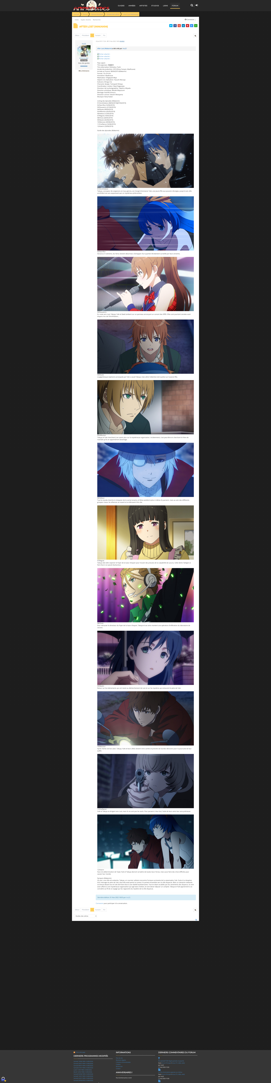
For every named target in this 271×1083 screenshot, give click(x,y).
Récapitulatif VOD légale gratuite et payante (171, 1061)
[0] (103, 54)
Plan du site (119, 1058)
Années (132, 6)
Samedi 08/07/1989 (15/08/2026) (83, 1066)
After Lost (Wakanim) (104, 48)
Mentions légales (121, 1060)
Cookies (118, 1064)
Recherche (96, 20)
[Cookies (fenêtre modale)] (3, 1079)
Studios (155, 6)
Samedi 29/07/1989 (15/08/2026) (83, 1063)
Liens (165, 6)
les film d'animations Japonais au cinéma (170, 1072)
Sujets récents (86, 20)
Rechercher (119, 1066)
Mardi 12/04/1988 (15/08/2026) (83, 1072)
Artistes (143, 6)
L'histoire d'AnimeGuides (123, 1062)
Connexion (99, 903)
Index (77, 20)
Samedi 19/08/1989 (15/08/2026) (83, 1061)
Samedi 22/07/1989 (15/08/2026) (83, 1078)
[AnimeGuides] (92, 5)
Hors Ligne (84, 60)
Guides (121, 6)
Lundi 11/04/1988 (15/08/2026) (83, 1070)
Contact (118, 1068)
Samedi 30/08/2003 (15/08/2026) (83, 1080)
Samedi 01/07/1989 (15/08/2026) (83, 1068)
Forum (175, 6)
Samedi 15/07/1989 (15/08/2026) (83, 1076)
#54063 (122, 41)
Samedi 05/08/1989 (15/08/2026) (83, 1074)
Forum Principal (166, 1063)
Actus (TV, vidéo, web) (178, 1063)
